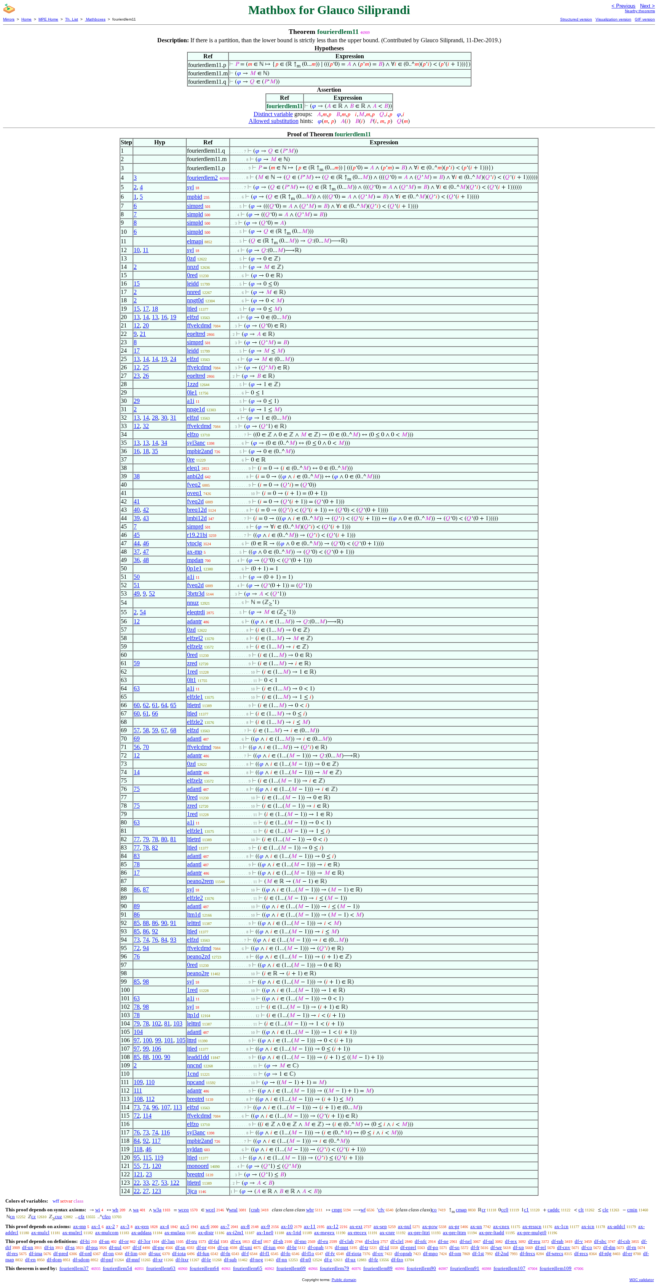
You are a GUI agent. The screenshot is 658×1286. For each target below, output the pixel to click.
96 (155, 1107)
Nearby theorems (640, 11)
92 (155, 931)
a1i (190, 401)
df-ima (35, 1253)
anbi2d (195, 476)
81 (173, 839)
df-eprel (408, 1247)
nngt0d (195, 300)
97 (137, 1040)
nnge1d (196, 409)
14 (146, 317)
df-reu (534, 1241)
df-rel (540, 1247)
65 (173, 705)
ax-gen (142, 1226)
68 (173, 730)
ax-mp (194, 551)
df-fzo (397, 1259)
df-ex (235, 1241)
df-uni (246, 1247)
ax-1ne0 (265, 1232)
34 (164, 442)
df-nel (466, 1241)
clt (581, 1210)
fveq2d (195, 501)
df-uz (350, 1259)
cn (12, 1216)
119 (159, 1157)
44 (137, 543)
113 (177, 1107)
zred (192, 663)
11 (146, 250)
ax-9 (265, 1226)
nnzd (193, 267)
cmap (461, 1210)
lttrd (191, 1040)
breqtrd (195, 1099)
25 (146, 367)
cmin (632, 1210)
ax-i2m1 (235, 1232)
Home (26, 19)
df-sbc (600, 1241)
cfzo (106, 1216)
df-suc (155, 1253)
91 (173, 923)
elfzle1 (195, 696)
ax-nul (404, 1226)
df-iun (269, 1247)
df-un (27, 1247)
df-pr (201, 1247)
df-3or (144, 1241)
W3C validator (641, 1280)
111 (138, 1090)
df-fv (330, 1253)
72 (137, 948)
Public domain (344, 1280)
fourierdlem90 (421, 1268)
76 (155, 939)
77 (137, 839)
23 (137, 375)
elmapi (195, 241)
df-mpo (430, 1253)
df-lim (131, 1253)
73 (137, 939)
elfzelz (195, 646)
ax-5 (184, 1226)
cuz (58, 1216)
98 (146, 981)
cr (484, 1210)
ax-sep (380, 1226)
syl (190, 187)
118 (138, 1149)
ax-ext (356, 1226)
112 (150, 1099)
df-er (627, 1253)
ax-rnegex (324, 1232)
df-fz (373, 1259)
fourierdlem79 (334, 1268)
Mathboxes (95, 19)
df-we (496, 1247)
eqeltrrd (196, 334)
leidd (193, 283)
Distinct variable (273, 114)
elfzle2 (195, 722)
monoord (198, 1166)
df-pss (92, 1247)
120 (156, 1166)
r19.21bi (197, 535)
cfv (381, 1210)
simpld (195, 214)
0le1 (192, 392)
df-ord (85, 1253)
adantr (194, 621)
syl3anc (196, 442)
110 (150, 1082)
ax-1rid (293, 1232)
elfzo (193, 434)
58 (146, 730)
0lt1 (191, 680)
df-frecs (527, 1253)
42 (146, 509)
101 (168, 1040)
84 (164, 939)
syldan (195, 1149)
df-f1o (308, 1253)
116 (165, 1132)
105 (180, 1040)
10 (137, 250)
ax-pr (454, 1226)
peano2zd (198, 956)
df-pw (158, 1247)
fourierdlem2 (202, 177)
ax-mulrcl (72, 1232)
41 (137, 501)
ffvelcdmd (199, 325)
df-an (104, 1241)
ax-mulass (174, 1232)
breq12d (197, 509)
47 (146, 551)
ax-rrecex (357, 1232)
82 (155, 847)
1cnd (193, 1073)
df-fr (475, 1247)
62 (146, 705)
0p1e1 (194, 568)
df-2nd (502, 1253)
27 (155, 1182)
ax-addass (141, 1232)
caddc (554, 1210)
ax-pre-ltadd (491, 1232)
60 (137, 705)
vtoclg (194, 543)
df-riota (353, 1253)
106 (156, 1048)
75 (137, 789)
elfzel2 (195, 638)
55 (137, 1166)
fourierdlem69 (291, 1268)
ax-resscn (531, 1226)
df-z (328, 1259)
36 (137, 560)
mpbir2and (200, 451)
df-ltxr (182, 1259)
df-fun (203, 1253)
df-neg (256, 1259)
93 (173, 939)
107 (165, 1107)
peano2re (198, 973)
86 (137, 889)
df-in (49, 1247)
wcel (210, 1210)
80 (164, 839)
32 (146, 426)
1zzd (192, 384)
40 (137, 509)
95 (137, 1157)
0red (192, 275)
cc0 (504, 1210)
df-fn (225, 1253)
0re (191, 459)
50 (137, 577)
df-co (586, 1247)
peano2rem (200, 881)
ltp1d (193, 1015)
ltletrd (194, 705)
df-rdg (605, 1253)
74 (146, 939)
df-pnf (107, 1259)
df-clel (397, 1241)
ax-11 (310, 1226)
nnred (194, 292)
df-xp (518, 1247)
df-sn (180, 1247)
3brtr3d (195, 593)
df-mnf (133, 1259)
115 (147, 1157)
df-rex (511, 1241)
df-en (30, 1259)
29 (137, 401)
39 (137, 518)
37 (137, 551)
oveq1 (194, 493)
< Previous (624, 6)
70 (146, 747)
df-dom (54, 1259)
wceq (183, 1210)
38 (137, 476)
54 (143, 612)
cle (605, 1210)
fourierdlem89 (378, 1268)
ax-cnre (387, 1232)
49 (137, 593)
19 (173, 317)
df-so (454, 1247)
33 (146, 1182)
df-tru (191, 1241)
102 (156, 1023)
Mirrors (8, 19)
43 (146, 518)
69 (137, 738)
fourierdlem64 (204, 1268)
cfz (81, 1216)
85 (137, 923)
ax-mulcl (40, 1232)
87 (146, 889)
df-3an (168, 1241)
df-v (579, 1241)
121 (138, 1174)
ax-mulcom (106, 1232)
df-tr (363, 1247)
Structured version (576, 19)
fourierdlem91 (464, 1268)
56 (137, 747)
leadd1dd (198, 1057)
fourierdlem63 (161, 1268)
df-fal (213, 1241)
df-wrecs (554, 1253)
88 (146, 923)
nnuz (193, 602)
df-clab (346, 1241)
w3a (157, 1210)
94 (146, 948)
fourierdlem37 (74, 1268)
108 (138, 1099)
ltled (192, 308)
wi (97, 1210)
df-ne (443, 1241)
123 (156, 1191)
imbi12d (197, 518)
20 (146, 325)
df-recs (581, 1253)
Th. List (71, 19)
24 (173, 359)
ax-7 (225, 1226)
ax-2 (110, 1226)
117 (156, 1140)
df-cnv (563, 1247)
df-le (206, 1259)
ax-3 (124, 1226)
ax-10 (287, 1226)
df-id (384, 1247)
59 (137, 663)
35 (155, 451)
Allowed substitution (274, 121)
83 (137, 856)
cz (33, 1216)
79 (146, 839)
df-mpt (341, 1247)
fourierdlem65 (247, 1268)
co (434, 1210)
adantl (194, 738)
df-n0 (305, 1259)
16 (164, 317)
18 (155, 308)
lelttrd (194, 923)
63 (137, 688)
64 (164, 705)
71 (146, 1166)
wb (115, 1210)
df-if (137, 1247)
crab (255, 1210)
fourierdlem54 (117, 1268)
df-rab (557, 1241)
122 (174, 1182)
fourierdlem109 (556, 1268)
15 (137, 283)
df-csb (624, 1241)
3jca (192, 1191)
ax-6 (204, 1226)
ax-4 (164, 1226)
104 (138, 1032)
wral (233, 1210)
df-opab (316, 1247)
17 (146, 308)
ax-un (476, 1226)
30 (164, 417)
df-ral (488, 1241)
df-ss (70, 1247)
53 (164, 1182)
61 (155, 705)
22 (137, 1182)
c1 (526, 1210)
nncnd (194, 1065)
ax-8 (245, 1226)
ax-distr (206, 1232)
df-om (455, 1253)
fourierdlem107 (509, 1268)
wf (363, 1210)
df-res (12, 1253)
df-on (108, 1253)
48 (146, 560)
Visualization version (613, 19)
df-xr (158, 1259)
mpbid (194, 196)
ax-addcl (616, 1226)
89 (137, 906)
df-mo (300, 1241)
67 (164, 730)
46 (146, 543)
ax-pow (430, 1226)
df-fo (286, 1253)
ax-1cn (561, 1226)
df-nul (115, 1247)
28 (155, 417)
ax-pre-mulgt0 (531, 1232)
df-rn (631, 1247)
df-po (432, 1247)
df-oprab (403, 1253)
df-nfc (421, 1241)
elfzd (193, 317)
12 (137, 325)
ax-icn (587, 1226)
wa (136, 1210)
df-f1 (265, 1253)
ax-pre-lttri (419, 1232)
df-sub (230, 1259)
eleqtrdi (196, 612)
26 (146, 375)
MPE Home (48, 19)
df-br (292, 1247)
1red (192, 671)
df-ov (377, 1253)
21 (143, 334)
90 (164, 923)
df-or (124, 1241)
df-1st (478, 1253)
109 (138, 1082)
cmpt (337, 1210)
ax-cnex (501, 1226)
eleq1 (193, 468)
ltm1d (194, 914)
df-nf (257, 1241)
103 (177, 1023)
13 (137, 317)
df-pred (60, 1253)
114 (147, 1115)
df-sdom (81, 1259)
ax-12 (333, 1226)
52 (152, 593)
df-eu (323, 1241)
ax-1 (96, 1226)
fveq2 (194, 484)
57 (137, 730)
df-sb (278, 1241)
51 (137, 585)
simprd (195, 206)
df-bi (85, 1241)
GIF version (645, 19)
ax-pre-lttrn (454, 1232)
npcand (195, 1082)
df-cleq (372, 1241)
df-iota (179, 1253)
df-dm (609, 1247)
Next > (647, 6)
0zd (191, 258)
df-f (245, 1253)
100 (147, 1040)
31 (173, 417)
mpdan (195, 560)
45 (137, 535)
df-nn (281, 1259)
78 (155, 839)
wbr (310, 1210)
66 (155, 713)
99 (158, 1040)
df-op (222, 1247)
